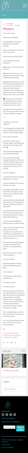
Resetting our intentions (11, 371)
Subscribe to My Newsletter (11, 422)
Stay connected (8, 418)
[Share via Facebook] (4, 342)
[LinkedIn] (14, 414)
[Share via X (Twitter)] (7, 342)
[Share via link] (15, 342)
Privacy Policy (6, 444)
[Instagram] (6, 414)
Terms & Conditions (8, 447)
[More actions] (24, 24)
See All (23, 351)
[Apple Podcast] (10, 414)
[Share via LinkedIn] (11, 342)
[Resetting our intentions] (14, 361)
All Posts (4, 15)
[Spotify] (3, 414)
